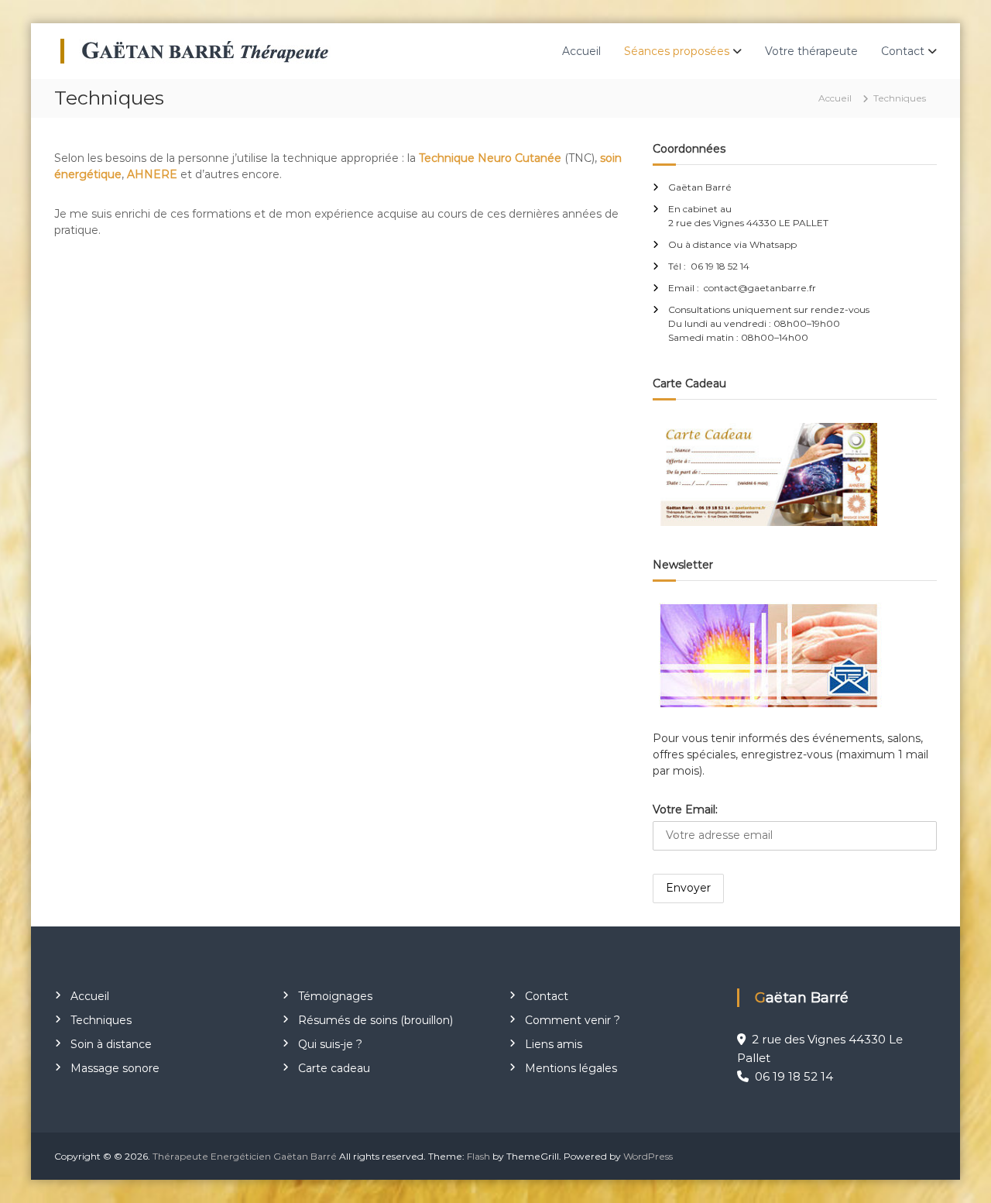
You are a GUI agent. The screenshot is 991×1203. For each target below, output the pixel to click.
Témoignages (335, 996)
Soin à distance (111, 1044)
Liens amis (553, 1044)
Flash (478, 1156)
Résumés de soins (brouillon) (375, 1020)
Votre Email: (685, 809)
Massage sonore (114, 1068)
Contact (902, 51)
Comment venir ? (572, 1020)
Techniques (101, 1020)
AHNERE (152, 174)
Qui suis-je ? (330, 1044)
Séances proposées (676, 51)
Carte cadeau (334, 1068)
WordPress (648, 1156)
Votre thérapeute (811, 51)
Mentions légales (571, 1068)
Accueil (581, 51)
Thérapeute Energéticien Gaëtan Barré (245, 1156)
